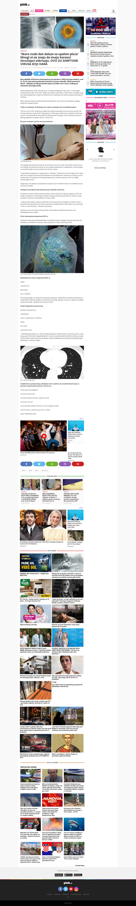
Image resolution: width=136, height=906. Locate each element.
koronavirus (45, 470)
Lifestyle (23, 51)
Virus (36, 470)
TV (69, 10)
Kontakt (49, 894)
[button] (22, 488)
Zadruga (39, 10)
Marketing (57, 894)
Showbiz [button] (47, 10)
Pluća (30, 470)
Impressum (66, 894)
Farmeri (63, 10)
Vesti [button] (32, 10)
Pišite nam (86, 894)
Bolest (24, 470)
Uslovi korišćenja (76, 894)
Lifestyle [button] (81, 10)
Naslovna (25, 10)
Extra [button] (88, 10)
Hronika (55, 10)
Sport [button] (74, 10)
